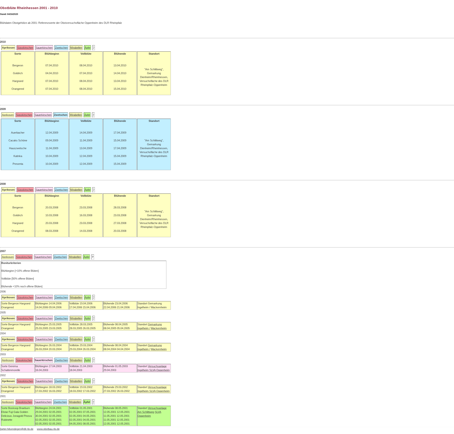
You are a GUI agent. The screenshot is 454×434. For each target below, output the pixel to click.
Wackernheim (159, 328)
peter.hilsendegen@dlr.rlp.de (17, 429)
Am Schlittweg (145, 412)
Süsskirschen (25, 47)
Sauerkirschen (44, 47)
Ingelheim (143, 370)
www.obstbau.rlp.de (48, 429)
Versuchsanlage (157, 366)
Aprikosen (8, 115)
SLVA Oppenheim (159, 370)
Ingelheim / (143, 328)
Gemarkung (155, 324)
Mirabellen (76, 47)
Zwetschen (61, 47)
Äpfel (87, 47)
